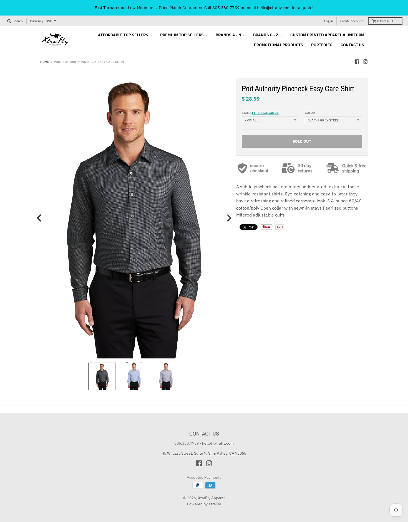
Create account (351, 21)
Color (310, 113)
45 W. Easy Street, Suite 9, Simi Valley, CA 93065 (204, 453)
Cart (388, 21)
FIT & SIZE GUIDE (265, 113)
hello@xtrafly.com (218, 443)
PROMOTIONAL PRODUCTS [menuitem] (278, 44)
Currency (36, 21)
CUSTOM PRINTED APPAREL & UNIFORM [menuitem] (327, 34)
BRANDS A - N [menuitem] (228, 34)
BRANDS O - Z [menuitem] (265, 34)
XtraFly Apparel (211, 497)
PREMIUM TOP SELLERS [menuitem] (182, 34)
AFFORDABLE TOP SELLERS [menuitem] (123, 34)
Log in (328, 21)
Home (44, 62)
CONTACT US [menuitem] (352, 44)
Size (260, 113)
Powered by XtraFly (204, 503)
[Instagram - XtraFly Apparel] (365, 61)
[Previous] (40, 218)
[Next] (228, 218)
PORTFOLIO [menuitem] (322, 44)
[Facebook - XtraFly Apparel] (356, 61)
